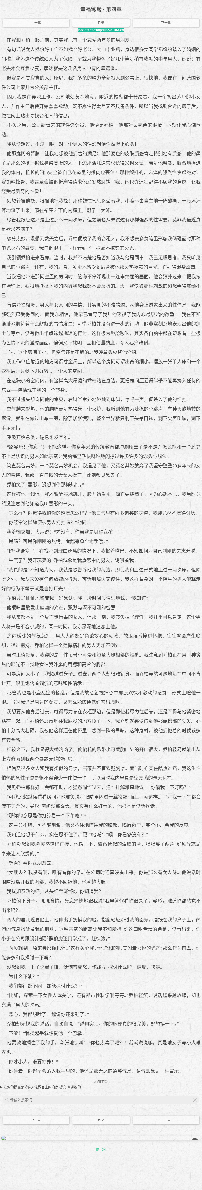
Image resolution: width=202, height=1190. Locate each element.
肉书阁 (101, 1150)
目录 (101, 23)
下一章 (166, 23)
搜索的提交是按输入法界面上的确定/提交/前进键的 (42, 1087)
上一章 (36, 23)
